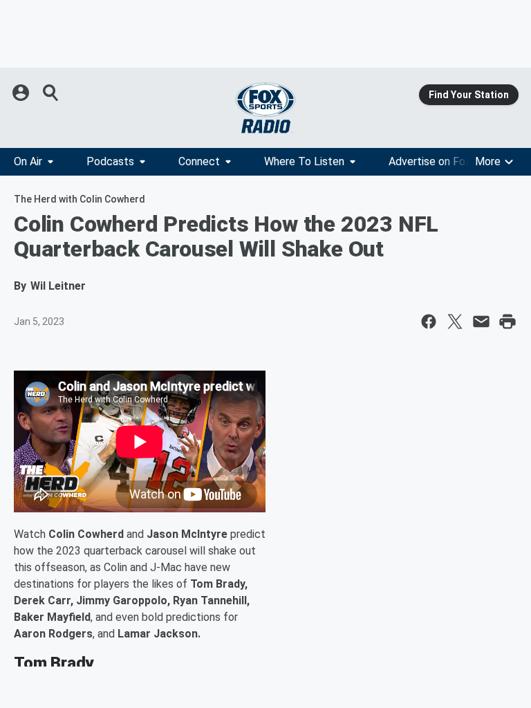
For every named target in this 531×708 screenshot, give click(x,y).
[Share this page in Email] (481, 321)
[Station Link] (265, 108)
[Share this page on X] (455, 321)
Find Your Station (469, 94)
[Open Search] (51, 92)
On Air (28, 161)
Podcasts (110, 161)
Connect (199, 161)
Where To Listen (304, 161)
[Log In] (22, 92)
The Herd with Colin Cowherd (79, 199)
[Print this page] (507, 321)
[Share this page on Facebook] (428, 321)
